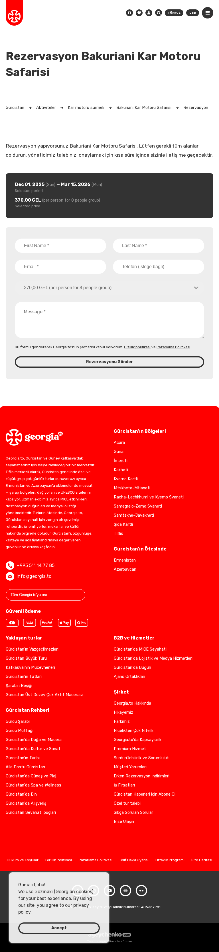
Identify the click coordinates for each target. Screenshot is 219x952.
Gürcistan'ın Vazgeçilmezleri (32, 649)
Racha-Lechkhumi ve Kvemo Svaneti (149, 497)
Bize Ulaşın (124, 821)
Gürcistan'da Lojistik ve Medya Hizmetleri (153, 658)
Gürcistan (15, 107)
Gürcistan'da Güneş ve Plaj (31, 776)
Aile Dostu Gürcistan (25, 767)
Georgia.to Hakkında (132, 703)
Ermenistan (125, 560)
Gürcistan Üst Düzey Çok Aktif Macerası (44, 694)
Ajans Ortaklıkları (129, 676)
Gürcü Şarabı (18, 721)
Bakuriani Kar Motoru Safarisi (143, 107)
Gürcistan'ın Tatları (24, 676)
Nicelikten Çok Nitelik (133, 730)
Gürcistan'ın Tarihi (23, 758)
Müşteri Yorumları (130, 767)
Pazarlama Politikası (173, 347)
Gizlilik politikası (137, 347)
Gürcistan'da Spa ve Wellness (33, 785)
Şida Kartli (123, 524)
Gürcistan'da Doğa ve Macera (34, 739)
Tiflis (118, 533)
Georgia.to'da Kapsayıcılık (137, 739)
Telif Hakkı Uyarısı (134, 860)
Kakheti (121, 469)
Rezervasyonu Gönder (109, 361)
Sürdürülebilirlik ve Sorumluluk (141, 758)
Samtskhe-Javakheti (134, 515)
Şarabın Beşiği (19, 685)
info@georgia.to (34, 576)
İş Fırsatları (124, 785)
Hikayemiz (123, 712)
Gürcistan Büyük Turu (26, 658)
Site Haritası (201, 860)
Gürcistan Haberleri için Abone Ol (144, 794)
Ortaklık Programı (169, 860)
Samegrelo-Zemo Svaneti (138, 506)
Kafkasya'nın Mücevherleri (30, 667)
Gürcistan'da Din (21, 794)
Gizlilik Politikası (58, 860)
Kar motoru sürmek (86, 107)
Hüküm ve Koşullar (22, 860)
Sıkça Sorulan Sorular (133, 812)
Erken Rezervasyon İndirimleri (141, 776)
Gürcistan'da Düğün (132, 667)
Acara (119, 442)
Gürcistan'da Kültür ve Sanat (33, 748)
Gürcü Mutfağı (19, 730)
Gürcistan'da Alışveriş (26, 803)
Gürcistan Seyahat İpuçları (31, 812)
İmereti (120, 460)
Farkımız (122, 721)
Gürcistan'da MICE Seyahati (140, 649)
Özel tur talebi (127, 803)
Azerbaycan (125, 569)
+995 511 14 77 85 (35, 565)
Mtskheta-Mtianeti (132, 488)
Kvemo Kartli (126, 479)
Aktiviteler (46, 107)
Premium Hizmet (130, 748)
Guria (118, 451)
